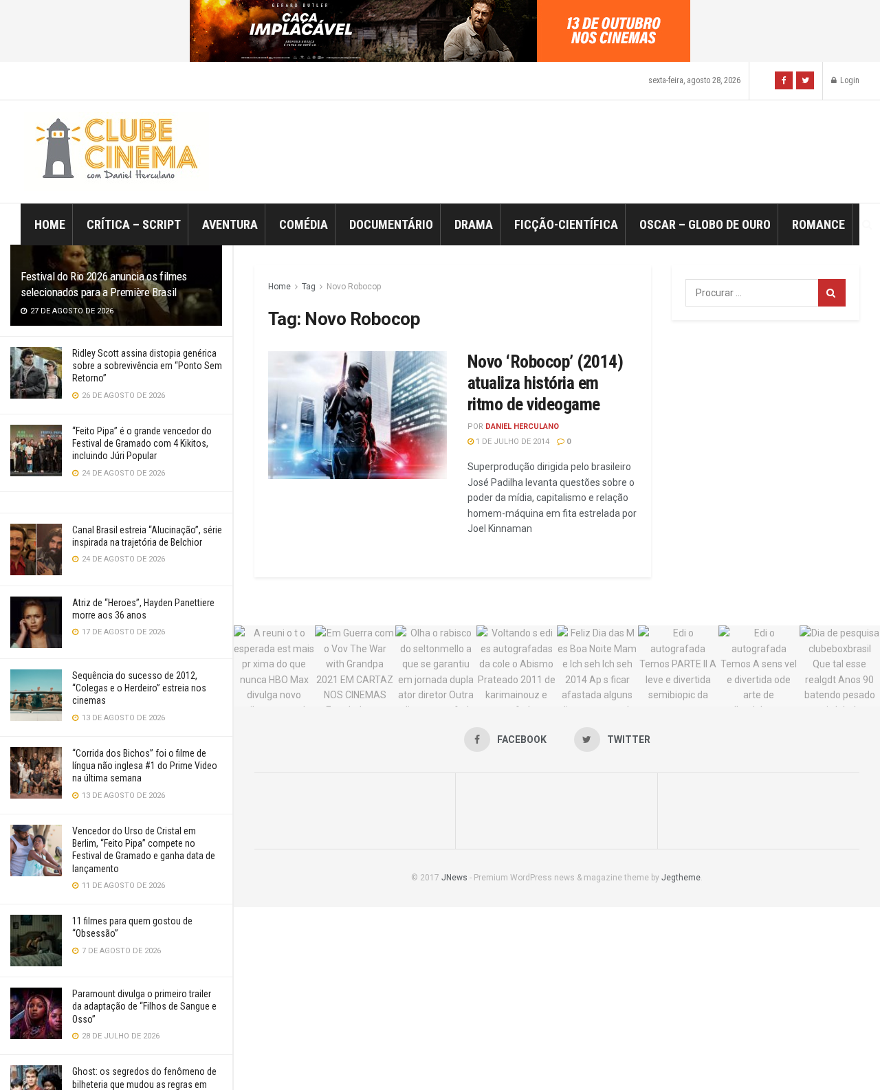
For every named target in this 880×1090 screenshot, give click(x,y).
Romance (818, 224)
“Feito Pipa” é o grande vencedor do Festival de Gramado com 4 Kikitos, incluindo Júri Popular (142, 443)
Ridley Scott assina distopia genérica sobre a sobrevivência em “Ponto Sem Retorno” (147, 365)
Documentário (391, 224)
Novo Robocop (354, 286)
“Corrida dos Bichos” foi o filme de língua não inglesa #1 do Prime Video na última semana (144, 765)
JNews (454, 877)
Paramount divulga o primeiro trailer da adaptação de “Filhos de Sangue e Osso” (144, 1006)
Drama (473, 224)
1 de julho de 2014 (511, 441)
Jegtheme (681, 877)
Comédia (303, 224)
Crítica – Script (134, 224)
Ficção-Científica (566, 224)
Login (848, 80)
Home (49, 224)
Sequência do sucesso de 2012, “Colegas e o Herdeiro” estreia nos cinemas (139, 688)
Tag (309, 286)
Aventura (230, 224)
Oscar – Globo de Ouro (705, 224)
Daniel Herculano (522, 426)
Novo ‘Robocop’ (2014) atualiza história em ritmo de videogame (545, 382)
